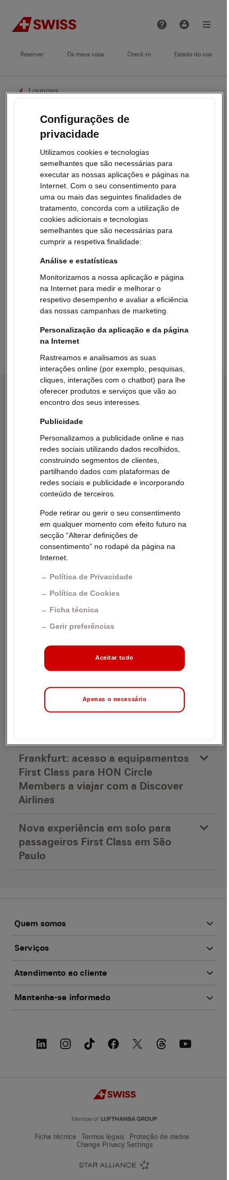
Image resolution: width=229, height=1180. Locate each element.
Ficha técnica (74, 609)
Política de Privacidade (91, 576)
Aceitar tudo (114, 657)
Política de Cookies (85, 593)
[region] (115, 418)
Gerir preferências (82, 626)
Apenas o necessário (115, 699)
